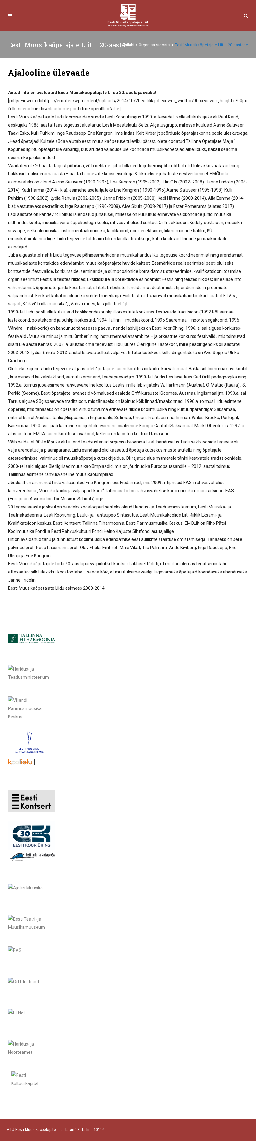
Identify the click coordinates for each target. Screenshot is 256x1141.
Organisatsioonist (155, 45)
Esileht (129, 45)
